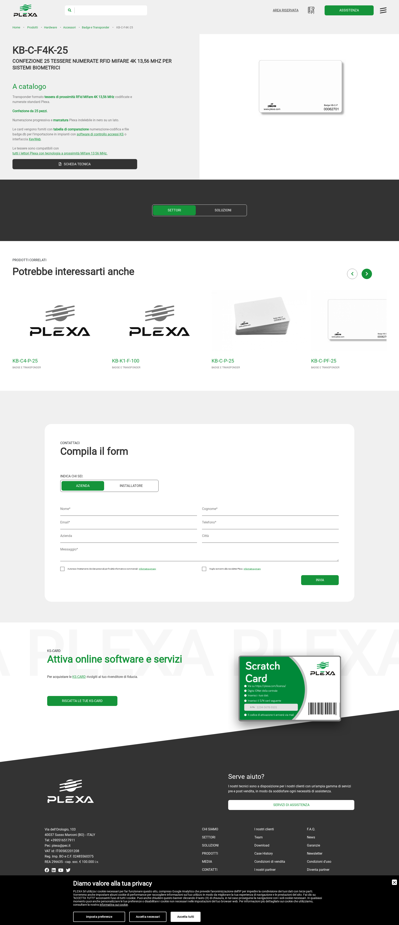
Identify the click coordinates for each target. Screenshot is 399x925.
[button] (352, 274)
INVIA (320, 580)
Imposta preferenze (99, 916)
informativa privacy (147, 569)
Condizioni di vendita (269, 862)
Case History (263, 853)
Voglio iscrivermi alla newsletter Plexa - (235, 569)
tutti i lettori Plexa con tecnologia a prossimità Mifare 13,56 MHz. (59, 153)
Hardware (50, 27)
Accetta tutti (185, 916)
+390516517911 (63, 840)
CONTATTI (209, 870)
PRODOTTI (210, 853)
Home (16, 27)
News (311, 837)
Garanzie (313, 845)
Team (258, 837)
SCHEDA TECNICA (76, 164)
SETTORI (174, 210)
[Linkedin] (54, 870)
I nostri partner (265, 870)
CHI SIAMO (210, 829)
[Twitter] (68, 870)
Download (261, 845)
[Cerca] (70, 10)
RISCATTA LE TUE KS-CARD (82, 701)
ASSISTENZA (349, 10)
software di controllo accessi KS (100, 134)
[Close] (394, 882)
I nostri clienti (264, 829)
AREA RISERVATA (285, 10)
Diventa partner (318, 870)
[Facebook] (47, 870)
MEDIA (207, 862)
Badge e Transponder (95, 27)
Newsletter (314, 853)
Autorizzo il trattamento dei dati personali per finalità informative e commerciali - (112, 569)
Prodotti (32, 27)
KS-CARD (79, 677)
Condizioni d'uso (319, 862)
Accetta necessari (148, 916)
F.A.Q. (311, 829)
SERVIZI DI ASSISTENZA (291, 805)
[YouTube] (60, 870)
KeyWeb (35, 139)
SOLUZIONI (223, 210)
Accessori (69, 27)
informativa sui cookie (114, 904)
